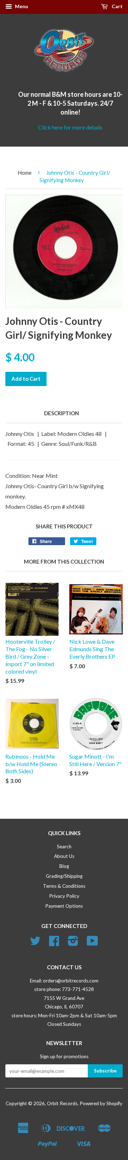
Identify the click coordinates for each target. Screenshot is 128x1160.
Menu (21, 6)
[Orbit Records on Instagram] (73, 943)
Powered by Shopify (101, 1103)
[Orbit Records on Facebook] (54, 943)
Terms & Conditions (64, 886)
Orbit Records (62, 1103)
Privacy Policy (64, 896)
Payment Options (64, 906)
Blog (64, 866)
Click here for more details (70, 127)
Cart (117, 6)
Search (64, 846)
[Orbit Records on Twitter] (35, 943)
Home (25, 172)
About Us (64, 856)
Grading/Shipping (64, 876)
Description (61, 413)
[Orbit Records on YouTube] (92, 943)
